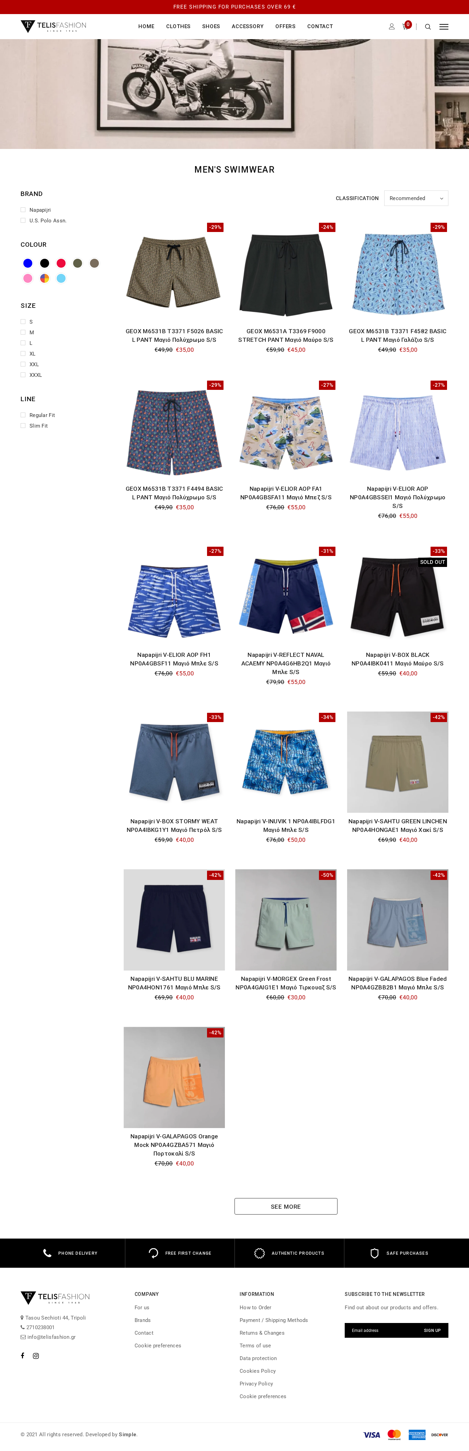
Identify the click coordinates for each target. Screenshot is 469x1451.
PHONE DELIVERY (78, 1253)
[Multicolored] (44, 278)
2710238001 (40, 1327)
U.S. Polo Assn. (48, 221)
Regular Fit (42, 415)
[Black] (44, 263)
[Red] (61, 263)
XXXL (36, 375)
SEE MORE (286, 1206)
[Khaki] (77, 263)
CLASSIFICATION (357, 198)
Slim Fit (39, 426)
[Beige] (94, 263)
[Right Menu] (443, 27)
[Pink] (28, 278)
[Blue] (28, 263)
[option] (70, 1253)
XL (33, 354)
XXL (34, 364)
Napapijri (40, 210)
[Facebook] (22, 1356)
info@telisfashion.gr (51, 1337)
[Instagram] (36, 1356)
